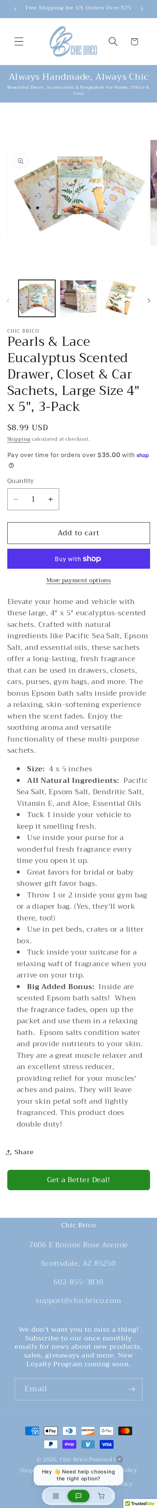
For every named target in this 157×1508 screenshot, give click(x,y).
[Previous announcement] (15, 9)
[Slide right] (149, 301)
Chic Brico (74, 1459)
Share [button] (24, 1152)
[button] (18, 41)
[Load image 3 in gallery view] (120, 298)
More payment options (78, 580)
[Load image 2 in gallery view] (78, 298)
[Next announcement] (142, 9)
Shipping (18, 439)
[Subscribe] (131, 1389)
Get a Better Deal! (78, 1179)
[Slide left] (8, 301)
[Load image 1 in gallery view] (37, 298)
